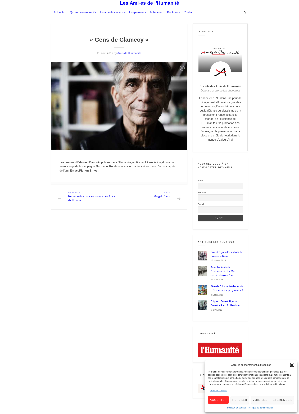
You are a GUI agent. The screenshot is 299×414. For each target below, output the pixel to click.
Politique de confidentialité (260, 408)
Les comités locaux (112, 12)
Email (201, 204)
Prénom (202, 192)
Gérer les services (218, 390)
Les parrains (136, 12)
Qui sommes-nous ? (82, 12)
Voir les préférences (272, 399)
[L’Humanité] (220, 350)
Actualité (59, 12)
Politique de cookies (236, 408)
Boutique (172, 12)
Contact (188, 12)
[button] (292, 365)
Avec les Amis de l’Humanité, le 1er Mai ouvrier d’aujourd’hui (223, 271)
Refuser (239, 399)
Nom (200, 180)
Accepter (218, 399)
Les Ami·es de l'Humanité (149, 3)
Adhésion (156, 12)
